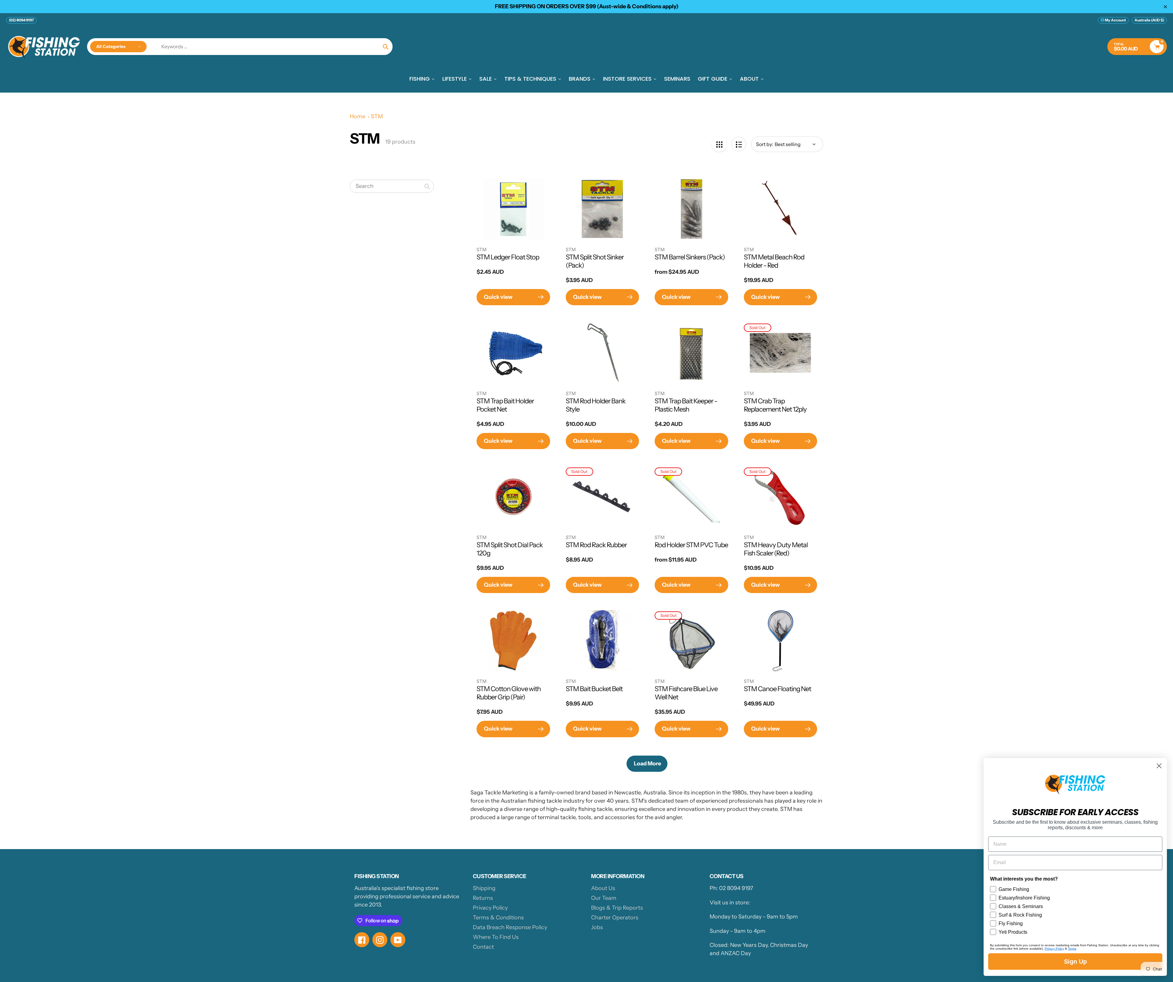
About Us (603, 888)
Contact (483, 947)
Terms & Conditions (498, 917)
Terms (1072, 948)
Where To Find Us (496, 937)
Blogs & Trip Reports (617, 907)
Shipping (484, 888)
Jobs (597, 927)
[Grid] (719, 144)
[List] (738, 144)
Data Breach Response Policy (510, 927)
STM (377, 116)
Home (357, 116)
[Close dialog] (1159, 765)
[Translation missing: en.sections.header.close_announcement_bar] (1165, 7)
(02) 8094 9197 (21, 20)
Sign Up (1075, 961)
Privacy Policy (490, 907)
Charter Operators (614, 917)
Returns (483, 898)
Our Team (603, 898)
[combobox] (392, 186)
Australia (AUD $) (1149, 20)
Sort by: (764, 144)
